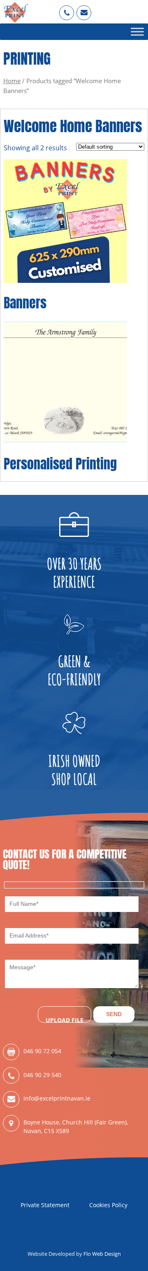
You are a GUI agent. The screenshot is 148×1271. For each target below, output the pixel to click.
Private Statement (45, 1205)
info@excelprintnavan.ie (56, 1098)
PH (66, 9)
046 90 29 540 (42, 1075)
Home (12, 81)
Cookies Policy (108, 1205)
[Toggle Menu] (137, 31)
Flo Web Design (102, 1253)
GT (84, 9)
